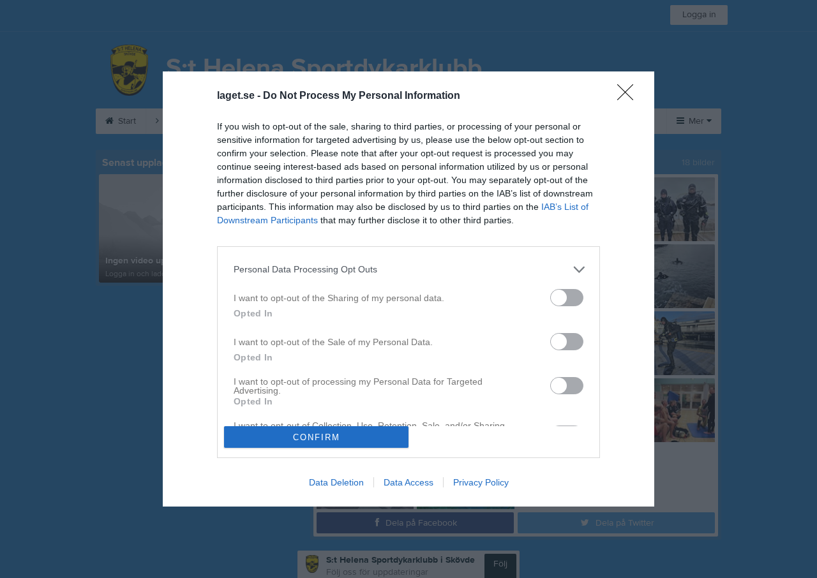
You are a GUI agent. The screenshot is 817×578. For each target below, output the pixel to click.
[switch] (566, 297)
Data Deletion (336, 482)
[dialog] (408, 289)
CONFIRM (316, 437)
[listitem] (408, 269)
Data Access (408, 482)
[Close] (629, 96)
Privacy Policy (481, 482)
